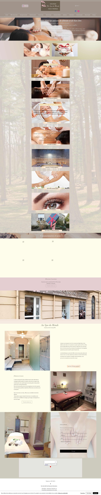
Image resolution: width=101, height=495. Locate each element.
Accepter (95, 493)
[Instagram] (78, 11)
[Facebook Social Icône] (76, 11)
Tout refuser (89, 493)
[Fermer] (99, 493)
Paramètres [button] (82, 493)
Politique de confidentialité (63, 493)
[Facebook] (50, 483)
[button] (77, 5)
